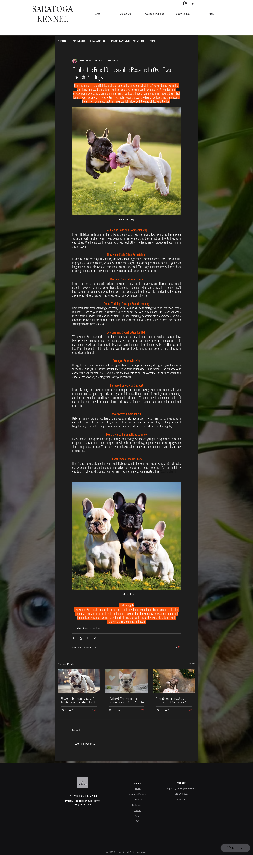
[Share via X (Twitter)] (81, 638)
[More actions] (179, 61)
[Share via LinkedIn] (88, 638)
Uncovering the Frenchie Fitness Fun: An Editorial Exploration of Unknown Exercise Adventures (78, 700)
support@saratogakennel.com (181, 788)
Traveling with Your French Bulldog (127, 41)
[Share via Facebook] (73, 638)
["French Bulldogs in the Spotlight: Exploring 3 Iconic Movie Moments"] (174, 681)
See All (192, 664)
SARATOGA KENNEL (52, 13)
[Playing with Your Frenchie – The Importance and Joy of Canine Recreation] (126, 681)
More (152, 41)
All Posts (62, 41)
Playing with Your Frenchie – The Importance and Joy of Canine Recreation (126, 700)
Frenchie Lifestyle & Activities (86, 628)
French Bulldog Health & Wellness (88, 41)
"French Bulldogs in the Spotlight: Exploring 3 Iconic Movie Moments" (171, 700)
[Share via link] (95, 638)
